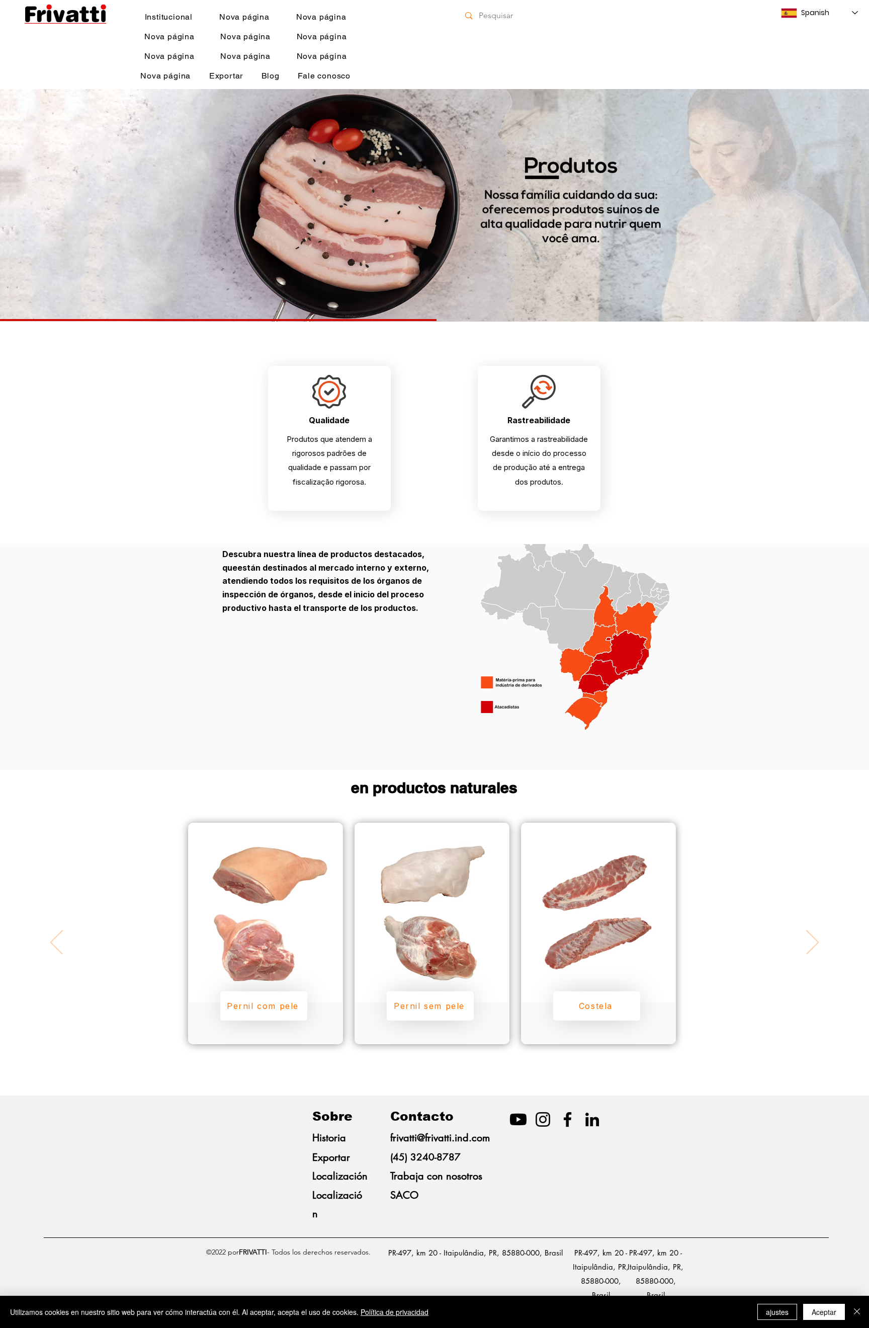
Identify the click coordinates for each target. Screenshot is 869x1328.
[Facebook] (567, 1119)
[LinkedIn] (592, 1119)
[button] (263, 1006)
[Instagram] (543, 1119)
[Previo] (54, 205)
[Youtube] (518, 1119)
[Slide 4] (434, 296)
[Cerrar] (857, 1312)
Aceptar (824, 1312)
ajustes (777, 1312)
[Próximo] (814, 205)
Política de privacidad (394, 1312)
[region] (265, 933)
